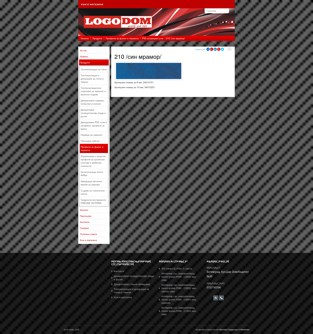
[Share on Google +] (211, 49)
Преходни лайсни (90, 140)
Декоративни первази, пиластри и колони (92, 102)
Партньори (85, 216)
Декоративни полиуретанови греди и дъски (93, 113)
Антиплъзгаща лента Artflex (92, 173)
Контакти (84, 222)
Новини (84, 56)
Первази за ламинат (91, 134)
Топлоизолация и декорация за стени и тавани (92, 78)
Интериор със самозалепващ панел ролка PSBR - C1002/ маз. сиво (179, 311)
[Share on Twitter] (222, 49)
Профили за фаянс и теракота (92, 148)
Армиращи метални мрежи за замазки (91, 183)
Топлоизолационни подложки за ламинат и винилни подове (93, 91)
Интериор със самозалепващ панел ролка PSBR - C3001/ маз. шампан (179, 299)
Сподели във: (200, 49)
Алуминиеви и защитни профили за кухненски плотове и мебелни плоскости (93, 160)
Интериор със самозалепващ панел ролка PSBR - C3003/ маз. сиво (179, 277)
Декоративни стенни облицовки (132, 284)
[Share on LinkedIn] (215, 49)
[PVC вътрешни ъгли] (229, 49)
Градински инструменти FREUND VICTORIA (93, 201)
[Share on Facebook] (208, 49)
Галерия (84, 228)
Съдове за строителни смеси (93, 192)
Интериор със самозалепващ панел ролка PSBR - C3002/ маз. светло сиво (179, 288)
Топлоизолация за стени (94, 69)
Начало (85, 38)
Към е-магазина (92, 4)
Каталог (84, 209)
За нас (83, 50)
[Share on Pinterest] (218, 49)
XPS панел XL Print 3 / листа (176, 268)
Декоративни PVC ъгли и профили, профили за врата (94, 125)
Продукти (85, 62)
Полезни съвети (88, 234)
